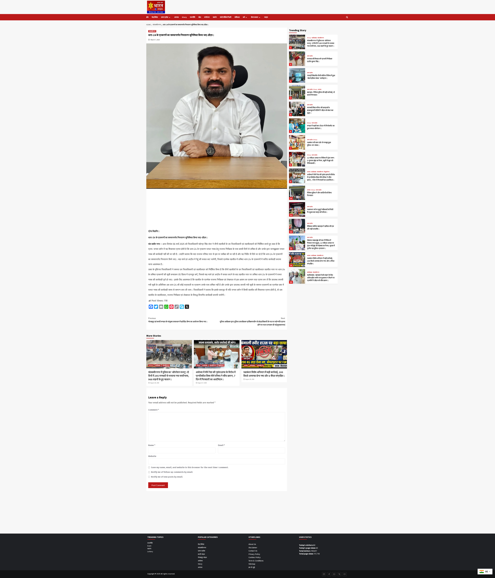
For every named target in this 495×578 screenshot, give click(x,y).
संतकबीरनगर (152, 31)
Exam (149, 546)
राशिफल (237, 17)
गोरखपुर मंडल (202, 557)
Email (221, 445)
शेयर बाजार (254, 17)
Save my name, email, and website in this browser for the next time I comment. (189, 467)
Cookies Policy (255, 557)
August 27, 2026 (202, 383)
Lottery (150, 551)
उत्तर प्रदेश (164, 17)
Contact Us (253, 551)
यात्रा (266, 17)
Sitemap (252, 564)
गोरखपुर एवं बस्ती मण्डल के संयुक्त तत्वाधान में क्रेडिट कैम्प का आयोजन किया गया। (178, 320)
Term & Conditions (256, 561)
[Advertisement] (216, 210)
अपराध (176, 17)
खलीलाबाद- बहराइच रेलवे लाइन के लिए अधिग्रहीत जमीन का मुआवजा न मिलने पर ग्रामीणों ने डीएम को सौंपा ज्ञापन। (321, 278)
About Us (252, 544)
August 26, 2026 (249, 379)
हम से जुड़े (252, 567)
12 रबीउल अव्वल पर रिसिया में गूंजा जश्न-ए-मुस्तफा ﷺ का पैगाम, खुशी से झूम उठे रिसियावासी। (321, 160)
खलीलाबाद (157, 365)
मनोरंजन (207, 17)
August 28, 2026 (154, 383)
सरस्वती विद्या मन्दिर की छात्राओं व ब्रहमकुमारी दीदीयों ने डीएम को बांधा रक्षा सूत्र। (320, 110)
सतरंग (215, 17)
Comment (153, 410)
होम (147, 17)
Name (151, 445)
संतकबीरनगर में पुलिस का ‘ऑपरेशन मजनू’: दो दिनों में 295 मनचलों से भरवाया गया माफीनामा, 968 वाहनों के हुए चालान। (168, 375)
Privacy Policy (254, 554)
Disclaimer (253, 548)
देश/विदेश (155, 17)
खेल (199, 17)
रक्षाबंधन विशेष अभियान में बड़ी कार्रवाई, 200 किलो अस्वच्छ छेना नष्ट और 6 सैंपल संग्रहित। (320, 261)
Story (184, 17)
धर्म (244, 17)
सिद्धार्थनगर (221, 365)
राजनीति (192, 17)
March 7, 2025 (155, 40)
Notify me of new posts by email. (167, 477)
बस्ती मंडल (201, 554)
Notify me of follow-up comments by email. (172, 472)
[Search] (347, 17)
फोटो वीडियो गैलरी (225, 17)
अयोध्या (200, 561)
